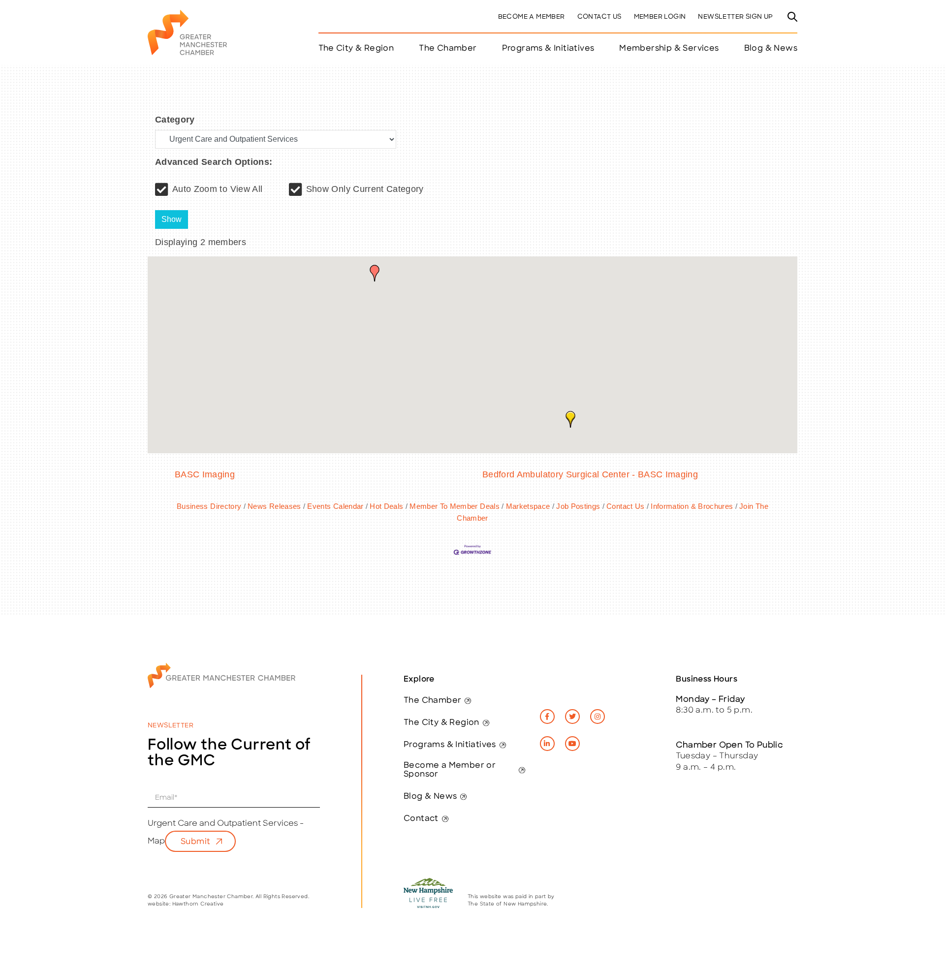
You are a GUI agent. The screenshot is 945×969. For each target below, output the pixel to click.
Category (175, 120)
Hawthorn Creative (198, 904)
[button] (374, 273)
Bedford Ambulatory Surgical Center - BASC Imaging (590, 474)
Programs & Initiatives (548, 49)
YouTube (572, 743)
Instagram (597, 716)
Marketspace (528, 506)
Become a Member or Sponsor (450, 770)
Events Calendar (335, 506)
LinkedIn (547, 743)
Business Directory (209, 506)
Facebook (547, 716)
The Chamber (432, 701)
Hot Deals (386, 506)
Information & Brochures (692, 506)
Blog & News (770, 49)
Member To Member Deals (455, 506)
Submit (195, 842)
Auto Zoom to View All (217, 189)
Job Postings (578, 506)
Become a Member (531, 17)
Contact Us (599, 17)
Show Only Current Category (365, 189)
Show (171, 219)
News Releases (274, 506)
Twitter (572, 716)
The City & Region (441, 723)
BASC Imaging (205, 474)
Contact (421, 819)
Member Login (660, 17)
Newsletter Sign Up (735, 17)
